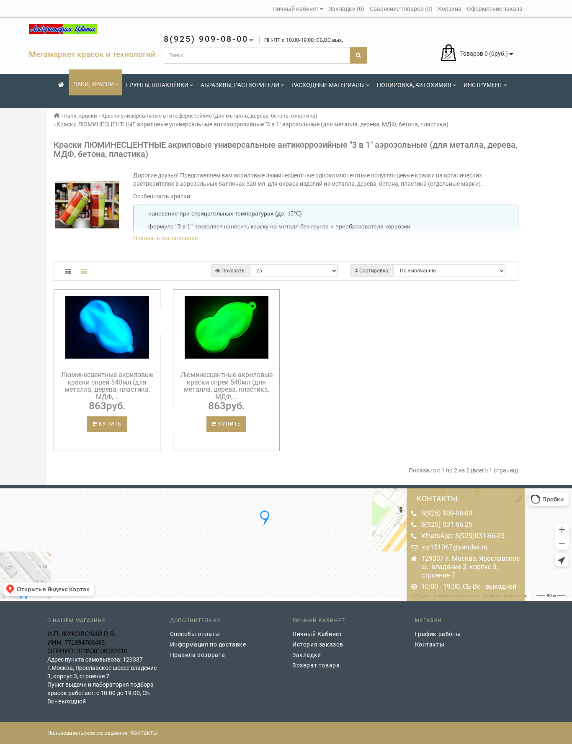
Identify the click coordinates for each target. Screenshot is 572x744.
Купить (109, 424)
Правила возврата (198, 655)
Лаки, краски (93, 84)
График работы (438, 634)
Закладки (306, 655)
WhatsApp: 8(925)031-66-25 (463, 536)
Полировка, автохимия (414, 85)
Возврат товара (316, 665)
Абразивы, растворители (240, 85)
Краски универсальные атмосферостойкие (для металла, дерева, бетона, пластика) (209, 116)
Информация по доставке (208, 644)
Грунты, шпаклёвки (157, 85)
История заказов (317, 644)
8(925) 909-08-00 (446, 513)
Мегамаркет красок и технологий (92, 54)
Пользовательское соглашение (87, 733)
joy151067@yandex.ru (454, 547)
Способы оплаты (195, 634)
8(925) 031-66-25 (446, 524)
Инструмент (483, 85)
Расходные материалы (328, 85)
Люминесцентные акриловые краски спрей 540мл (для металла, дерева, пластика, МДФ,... (107, 386)
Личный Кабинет (317, 634)
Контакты (430, 644)
